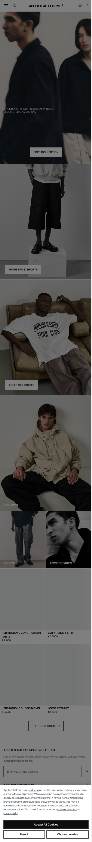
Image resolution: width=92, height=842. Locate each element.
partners (33, 790)
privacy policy (10, 813)
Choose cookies (67, 834)
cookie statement (67, 809)
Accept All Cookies (46, 824)
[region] (46, 813)
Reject (24, 834)
